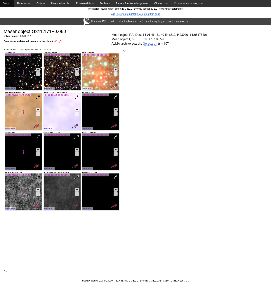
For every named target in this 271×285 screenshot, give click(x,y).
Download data (85, 3)
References (24, 3)
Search (7, 3)
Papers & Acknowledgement (132, 3)
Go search (150, 43)
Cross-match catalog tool (188, 3)
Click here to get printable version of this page (135, 14)
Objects (41, 3)
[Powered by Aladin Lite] (37, 86)
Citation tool (161, 3)
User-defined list (60, 3)
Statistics (105, 3)
